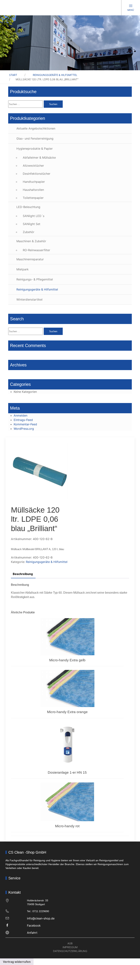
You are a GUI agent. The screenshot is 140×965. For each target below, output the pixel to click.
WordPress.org (24, 428)
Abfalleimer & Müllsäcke (39, 157)
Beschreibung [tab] (23, 574)
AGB (70, 943)
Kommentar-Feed (25, 424)
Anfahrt (32, 932)
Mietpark (22, 269)
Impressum (70, 947)
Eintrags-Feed (23, 420)
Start (13, 74)
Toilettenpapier (33, 198)
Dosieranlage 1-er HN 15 (67, 772)
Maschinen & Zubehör (31, 241)
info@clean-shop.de (41, 918)
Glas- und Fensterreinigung (34, 138)
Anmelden (20, 415)
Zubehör (28, 232)
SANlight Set (31, 224)
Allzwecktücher (33, 165)
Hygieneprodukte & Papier (34, 148)
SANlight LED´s (33, 216)
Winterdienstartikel (29, 299)
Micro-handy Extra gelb (67, 660)
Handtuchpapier (34, 181)
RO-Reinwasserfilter (36, 250)
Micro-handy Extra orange (67, 712)
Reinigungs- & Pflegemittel (34, 279)
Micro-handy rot (67, 826)
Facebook (34, 925)
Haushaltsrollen (33, 190)
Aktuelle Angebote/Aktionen (35, 128)
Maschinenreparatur (30, 259)
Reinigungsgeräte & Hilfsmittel (55, 74)
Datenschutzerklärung (70, 951)
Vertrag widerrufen (17, 962)
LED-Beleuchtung (28, 207)
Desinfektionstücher (36, 173)
